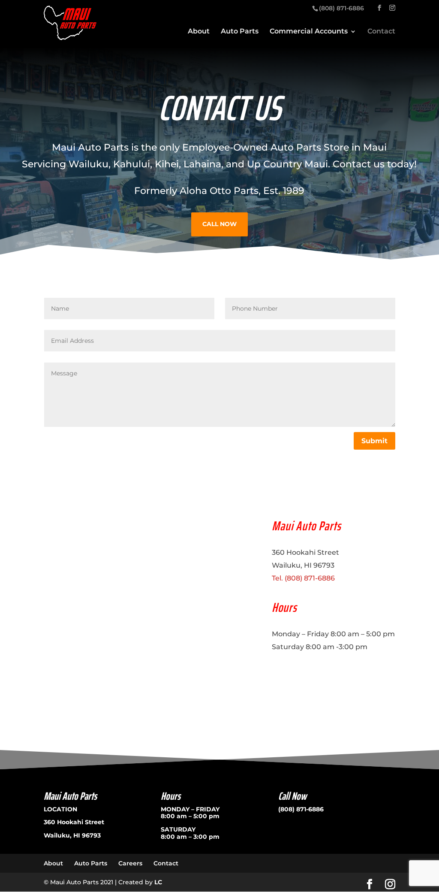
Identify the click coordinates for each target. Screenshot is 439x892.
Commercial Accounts (309, 31)
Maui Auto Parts (90, 147)
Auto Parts (240, 31)
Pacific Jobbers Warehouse (312, 670)
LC (158, 882)
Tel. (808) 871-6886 (303, 578)
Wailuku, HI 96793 (72, 835)
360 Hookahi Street (74, 822)
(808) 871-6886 (301, 809)
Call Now (219, 224)
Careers (130, 863)
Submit (374, 441)
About (199, 31)
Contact (381, 31)
